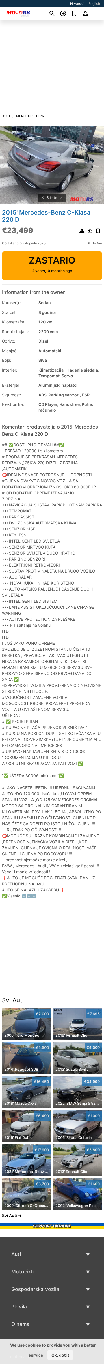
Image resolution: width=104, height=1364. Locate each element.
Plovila (19, 1307)
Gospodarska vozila (35, 1289)
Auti (6, 116)
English (94, 3)
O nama (20, 1324)
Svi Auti (13, 1000)
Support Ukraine (52, 1225)
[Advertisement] (52, 68)
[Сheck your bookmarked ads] (74, 13)
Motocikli (22, 1272)
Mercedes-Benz (30, 116)
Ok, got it (60, 1355)
